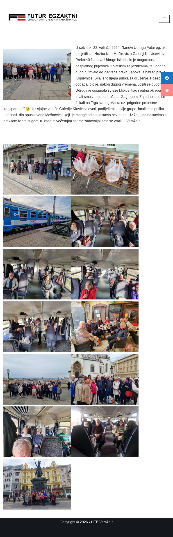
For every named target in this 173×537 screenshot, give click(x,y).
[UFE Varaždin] (42, 19)
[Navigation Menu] (164, 19)
